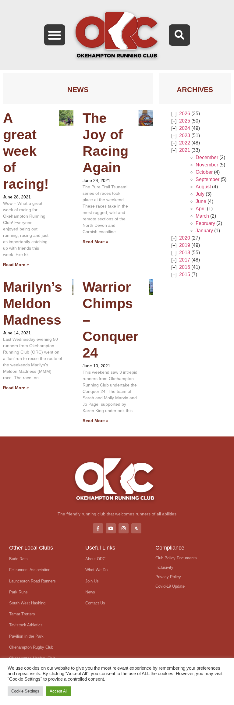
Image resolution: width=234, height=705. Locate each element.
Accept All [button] (59, 691)
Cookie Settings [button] (25, 691)
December (207, 157)
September (207, 179)
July (200, 194)
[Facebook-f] (98, 528)
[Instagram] (124, 528)
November (207, 164)
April (201, 208)
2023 (184, 135)
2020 (184, 237)
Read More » (16, 264)
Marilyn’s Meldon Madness (32, 303)
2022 (184, 142)
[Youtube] (111, 528)
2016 (184, 267)
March (202, 216)
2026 (184, 113)
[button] (54, 34)
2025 (184, 120)
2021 (184, 150)
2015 (184, 274)
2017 (184, 259)
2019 (184, 245)
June (201, 201)
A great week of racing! (26, 151)
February (205, 223)
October (204, 172)
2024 (184, 128)
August (203, 186)
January (204, 230)
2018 (184, 252)
